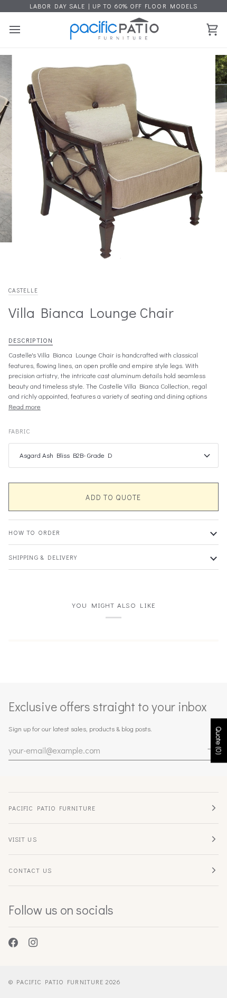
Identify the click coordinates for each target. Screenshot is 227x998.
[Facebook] (13, 942)
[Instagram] (33, 942)
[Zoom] (36, 249)
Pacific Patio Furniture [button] (52, 808)
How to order (34, 532)
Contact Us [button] (30, 870)
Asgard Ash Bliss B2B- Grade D (66, 454)
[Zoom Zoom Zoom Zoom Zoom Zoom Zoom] (113, 162)
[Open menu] (24, 30)
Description (30, 340)
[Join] (210, 748)
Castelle (23, 290)
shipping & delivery (43, 557)
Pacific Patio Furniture (59, 981)
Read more (24, 406)
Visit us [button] (22, 839)
